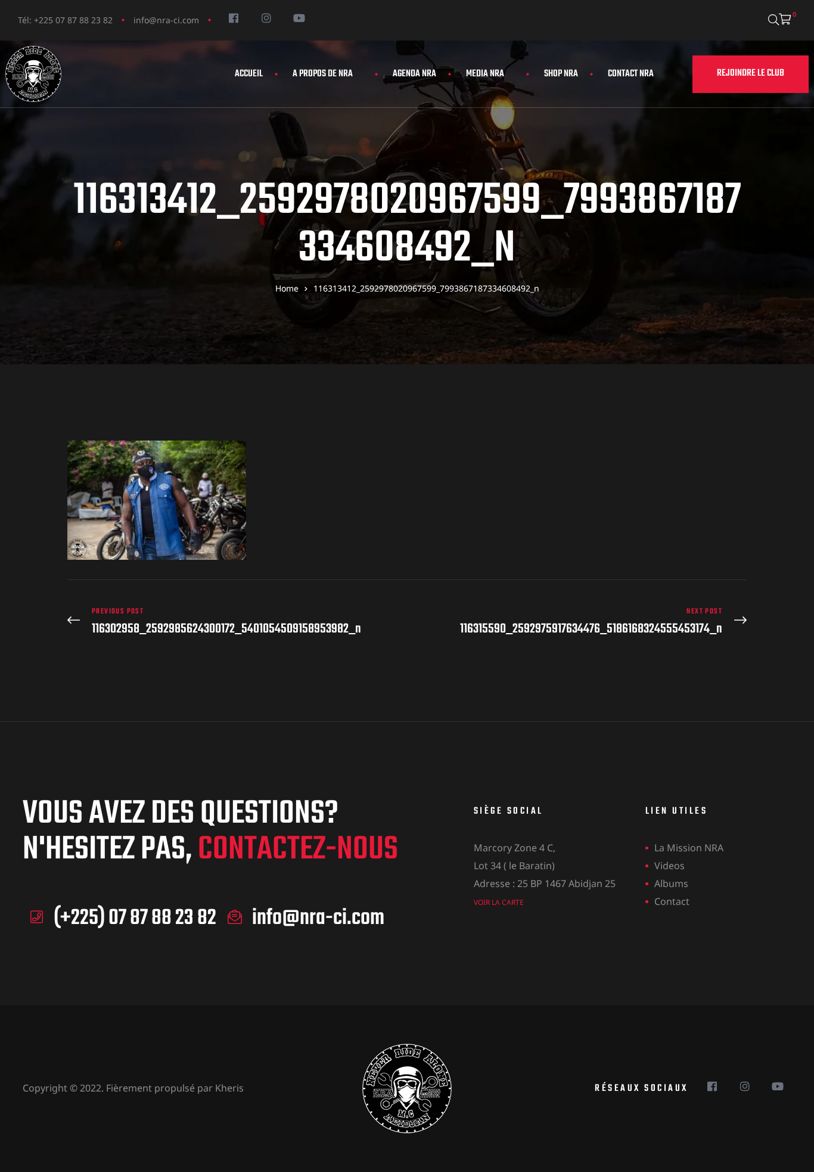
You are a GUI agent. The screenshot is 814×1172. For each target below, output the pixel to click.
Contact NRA (631, 74)
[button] (750, 74)
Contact (671, 901)
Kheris (229, 1088)
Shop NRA (561, 74)
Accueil (249, 74)
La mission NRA (688, 847)
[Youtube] (298, 17)
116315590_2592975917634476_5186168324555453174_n (580, 621)
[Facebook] (233, 17)
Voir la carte (499, 902)
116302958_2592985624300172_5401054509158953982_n (234, 621)
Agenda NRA (414, 74)
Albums (671, 883)
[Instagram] (266, 17)
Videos (669, 865)
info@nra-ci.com (166, 20)
